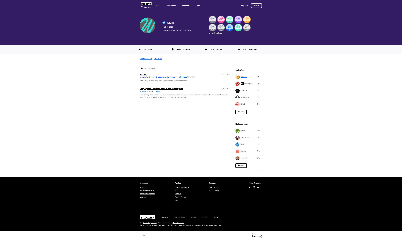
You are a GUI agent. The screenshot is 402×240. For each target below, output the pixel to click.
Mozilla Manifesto (147, 190)
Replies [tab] (152, 68)
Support (244, 6)
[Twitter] (249, 187)
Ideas (158, 6)
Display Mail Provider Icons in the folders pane (161, 88)
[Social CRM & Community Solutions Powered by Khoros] (257, 235)
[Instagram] (254, 187)
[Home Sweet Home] (238, 27)
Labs (198, 6)
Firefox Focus (180, 197)
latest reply (172, 77)
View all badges (215, 33)
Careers (143, 197)
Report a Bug (214, 190)
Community (185, 6)
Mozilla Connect (146, 5)
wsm (144, 77)
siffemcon (183, 77)
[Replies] (212, 19)
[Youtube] (258, 187)
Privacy (193, 217)
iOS (176, 190)
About (142, 187)
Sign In (256, 5)
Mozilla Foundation (147, 194)
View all (241, 112)
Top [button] (143, 235)
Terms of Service (179, 217)
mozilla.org (164, 217)
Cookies (204, 217)
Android (178, 194)
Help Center (213, 187)
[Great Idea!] (247, 19)
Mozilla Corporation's (150, 223)
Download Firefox (182, 187)
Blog (176, 200)
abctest (143, 74)
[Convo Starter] (238, 19)
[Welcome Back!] (229, 19)
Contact (216, 217)
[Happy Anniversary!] (221, 19)
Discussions (171, 6)
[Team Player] (229, 27)
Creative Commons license (213, 225)
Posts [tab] (143, 68)
